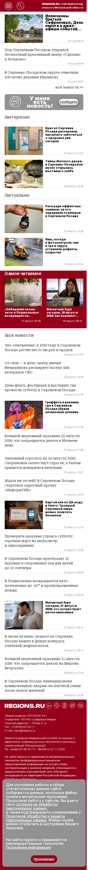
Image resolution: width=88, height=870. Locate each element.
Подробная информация (20, 779)
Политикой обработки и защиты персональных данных (35, 818)
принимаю (44, 859)
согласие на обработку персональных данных (32, 806)
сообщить (68, 102)
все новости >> (69, 87)
